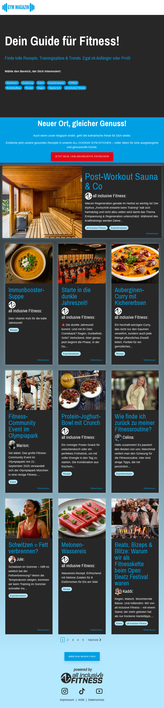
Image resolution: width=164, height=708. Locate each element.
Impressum (67, 699)
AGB (81, 699)
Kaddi (127, 591)
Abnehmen (11, 83)
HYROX (73, 83)
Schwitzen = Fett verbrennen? (28, 547)
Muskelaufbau (13, 88)
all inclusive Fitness (75, 88)
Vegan (40, 88)
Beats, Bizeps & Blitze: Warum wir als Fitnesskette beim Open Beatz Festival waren (133, 563)
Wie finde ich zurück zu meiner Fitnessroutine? (135, 422)
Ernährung (27, 83)
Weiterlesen (152, 233)
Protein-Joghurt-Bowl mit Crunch (81, 419)
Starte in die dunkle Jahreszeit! (76, 296)
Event (41, 83)
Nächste (93, 639)
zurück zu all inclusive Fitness (82, 656)
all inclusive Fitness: (109, 196)
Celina (128, 437)
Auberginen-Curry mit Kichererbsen (130, 296)
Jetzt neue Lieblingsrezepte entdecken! (82, 156)
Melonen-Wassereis (74, 547)
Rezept (29, 88)
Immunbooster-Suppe (26, 293)
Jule (19, 559)
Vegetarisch (55, 88)
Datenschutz (96, 699)
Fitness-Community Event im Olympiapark (23, 426)
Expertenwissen (56, 83)
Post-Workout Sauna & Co (121, 181)
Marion (22, 445)
